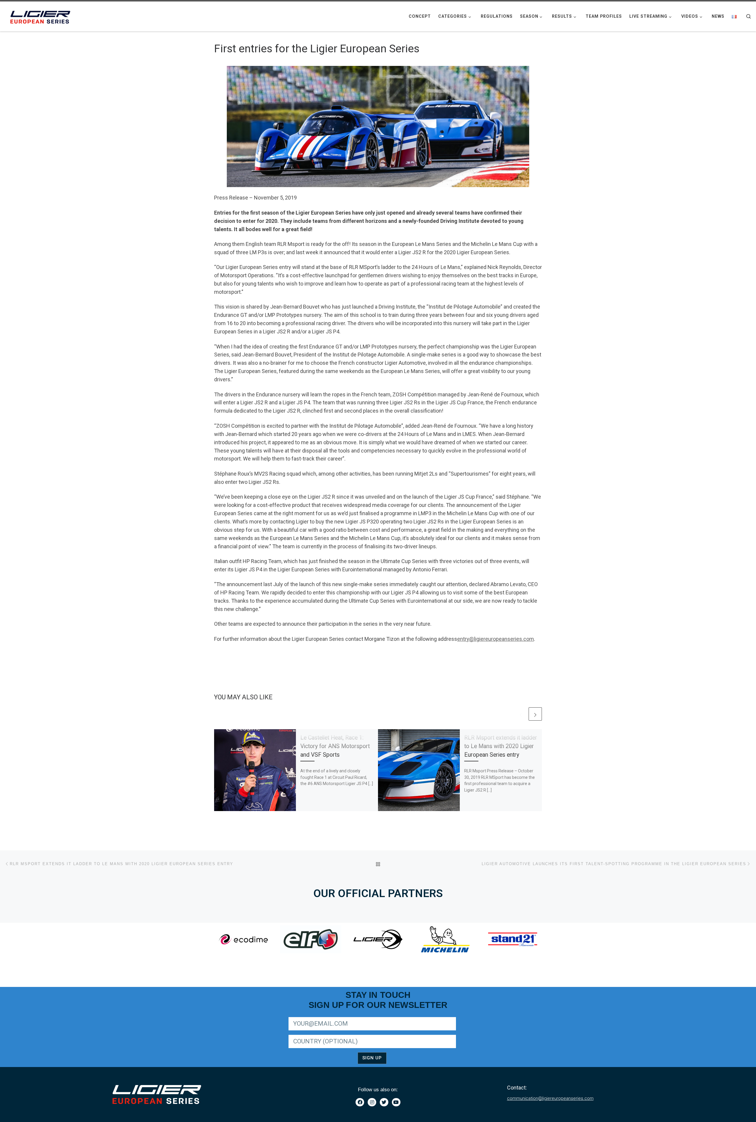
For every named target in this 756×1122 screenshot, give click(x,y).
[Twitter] (384, 1102)
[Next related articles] (535, 714)
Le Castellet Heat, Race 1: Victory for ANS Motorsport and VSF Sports (335, 746)
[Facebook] (360, 1102)
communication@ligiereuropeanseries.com (550, 1098)
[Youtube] (396, 1102)
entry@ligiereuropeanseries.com (495, 639)
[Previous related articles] (520, 714)
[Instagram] (372, 1102)
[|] (41, 15)
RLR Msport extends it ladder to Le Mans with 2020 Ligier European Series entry (500, 746)
